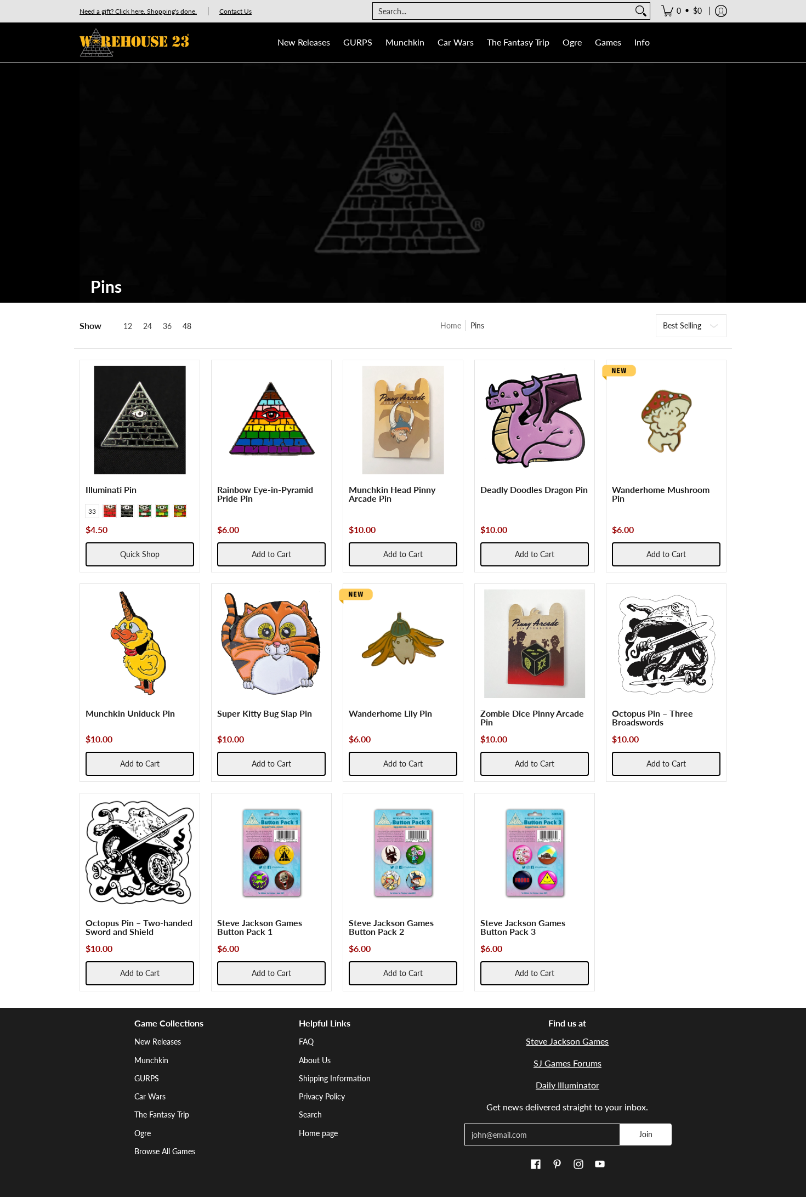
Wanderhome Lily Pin (390, 713)
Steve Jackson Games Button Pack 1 (259, 927)
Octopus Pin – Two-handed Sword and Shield (139, 927)
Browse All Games (164, 1151)
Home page (318, 1133)
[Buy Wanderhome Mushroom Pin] (666, 420)
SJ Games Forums (567, 1063)
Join (645, 1134)
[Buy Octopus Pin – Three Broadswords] (666, 643)
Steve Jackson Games (567, 1041)
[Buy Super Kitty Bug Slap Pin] (271, 643)
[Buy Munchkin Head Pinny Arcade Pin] (403, 420)
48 (187, 326)
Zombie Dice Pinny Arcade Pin (532, 717)
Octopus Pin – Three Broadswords (652, 717)
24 (147, 326)
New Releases (157, 1041)
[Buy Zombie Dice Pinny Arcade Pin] (534, 643)
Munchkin (151, 1060)
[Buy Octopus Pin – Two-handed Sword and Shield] (140, 853)
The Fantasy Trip (161, 1114)
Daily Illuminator (567, 1085)
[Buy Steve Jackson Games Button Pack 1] (271, 853)
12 (127, 326)
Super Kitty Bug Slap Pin (264, 713)
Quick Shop (140, 554)
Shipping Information (335, 1078)
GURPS (146, 1078)
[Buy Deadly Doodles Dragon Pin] (534, 420)
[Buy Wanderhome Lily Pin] (403, 643)
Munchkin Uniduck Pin (130, 713)
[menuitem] (681, 11)
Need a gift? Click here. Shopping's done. (138, 11)
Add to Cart (271, 554)
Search (310, 1114)
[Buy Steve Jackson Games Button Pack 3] (534, 853)
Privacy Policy (322, 1096)
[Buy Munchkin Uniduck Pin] (140, 643)
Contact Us (235, 11)
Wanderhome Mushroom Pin (660, 493)
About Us (315, 1060)
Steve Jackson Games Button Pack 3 (522, 927)
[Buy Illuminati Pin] (140, 420)
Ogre (142, 1133)
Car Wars (150, 1096)
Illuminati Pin (111, 489)
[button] (535, 1164)
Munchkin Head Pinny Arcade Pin (392, 493)
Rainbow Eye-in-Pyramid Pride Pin (265, 493)
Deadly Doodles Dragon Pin (534, 489)
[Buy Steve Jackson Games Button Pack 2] (403, 853)
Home (450, 325)
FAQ (306, 1041)
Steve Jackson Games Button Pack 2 (391, 927)
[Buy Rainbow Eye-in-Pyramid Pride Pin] (271, 420)
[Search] (641, 11)
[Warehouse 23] (134, 42)
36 (167, 326)
